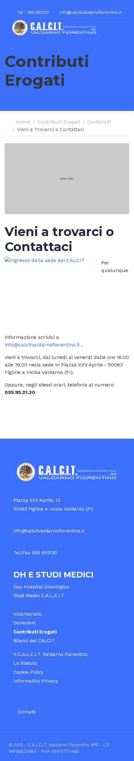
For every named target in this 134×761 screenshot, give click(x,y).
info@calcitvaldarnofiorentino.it (91, 12)
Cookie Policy (28, 672)
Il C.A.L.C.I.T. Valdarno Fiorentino (50, 654)
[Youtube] (97, 5)
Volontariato (27, 614)
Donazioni (24, 623)
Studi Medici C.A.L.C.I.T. (39, 595)
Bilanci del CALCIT (34, 640)
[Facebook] (90, 5)
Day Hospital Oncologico (41, 587)
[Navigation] (115, 27)
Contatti (27, 712)
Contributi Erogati (35, 632)
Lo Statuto (25, 663)
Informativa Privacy (35, 681)
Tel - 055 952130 (33, 12)
